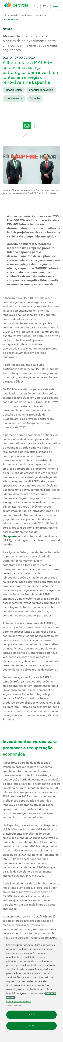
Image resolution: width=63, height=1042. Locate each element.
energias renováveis (41, 90)
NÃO (32, 1014)
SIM (31, 1025)
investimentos (14, 98)
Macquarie (10, 536)
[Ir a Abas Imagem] (27, 128)
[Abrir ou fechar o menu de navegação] (55, 6)
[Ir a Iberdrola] (17, 6)
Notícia (39, 15)
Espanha (35, 98)
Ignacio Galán (13, 90)
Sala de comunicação (21, 15)
